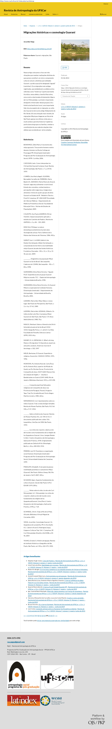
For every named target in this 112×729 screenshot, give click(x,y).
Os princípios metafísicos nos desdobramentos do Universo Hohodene (64, 569)
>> (56, 616)
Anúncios (14, 14)
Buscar (23, 14)
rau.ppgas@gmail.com (16, 642)
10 (38, 616)
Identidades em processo (50, 565)
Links (47, 14)
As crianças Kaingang (46, 604)
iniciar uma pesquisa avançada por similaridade (53, 620)
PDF (65, 67)
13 (45, 616)
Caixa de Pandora (49, 561)
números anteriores (35, 14)
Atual (6, 14)
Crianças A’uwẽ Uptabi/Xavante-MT (55, 587)
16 (51, 616)
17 (53, 616)
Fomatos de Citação (69, 96)
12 (43, 616)
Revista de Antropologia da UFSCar (25, 10)
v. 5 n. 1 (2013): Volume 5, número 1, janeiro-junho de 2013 (56, 26)
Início (25, 26)
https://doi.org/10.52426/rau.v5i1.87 (39, 49)
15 (49, 616)
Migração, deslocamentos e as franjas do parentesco (65, 591)
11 (41, 616)
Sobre (55, 14)
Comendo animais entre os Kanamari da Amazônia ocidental (56, 609)
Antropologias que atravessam (56, 576)
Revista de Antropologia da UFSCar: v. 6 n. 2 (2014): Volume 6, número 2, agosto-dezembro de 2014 (58, 593)
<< (24, 616)
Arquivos (32, 26)
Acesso (106, 4)
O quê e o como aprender (75, 598)
